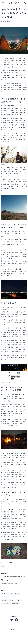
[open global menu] (2, 2)
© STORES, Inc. (14, 629)
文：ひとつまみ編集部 (6, 563)
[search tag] (25, 2)
